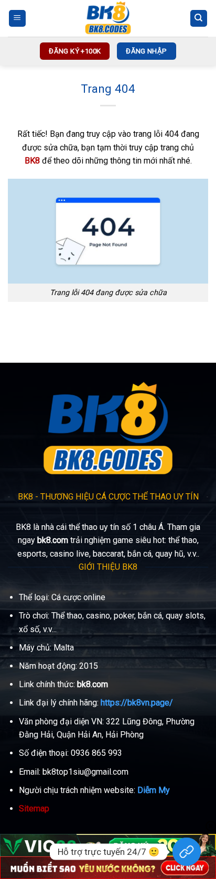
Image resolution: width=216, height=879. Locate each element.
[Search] (199, 18)
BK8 (32, 161)
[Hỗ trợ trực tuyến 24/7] (186, 852)
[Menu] (17, 18)
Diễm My (153, 790)
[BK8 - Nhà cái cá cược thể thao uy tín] (108, 18)
